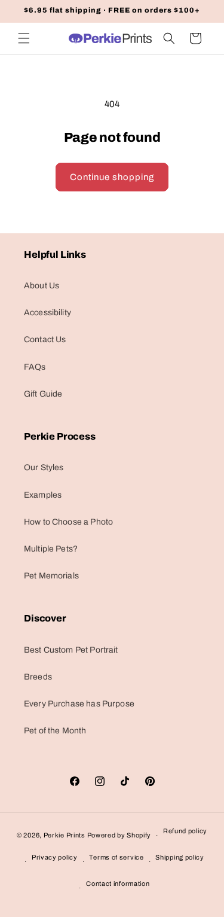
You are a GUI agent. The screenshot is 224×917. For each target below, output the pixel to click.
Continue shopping (112, 177)
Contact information (117, 883)
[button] (24, 38)
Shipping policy (179, 857)
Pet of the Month (55, 730)
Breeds (38, 676)
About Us (41, 285)
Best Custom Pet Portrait (71, 649)
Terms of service (116, 857)
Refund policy (185, 830)
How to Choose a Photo (68, 521)
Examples (43, 495)
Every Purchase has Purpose (79, 703)
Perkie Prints (64, 835)
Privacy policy (55, 857)
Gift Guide (43, 393)
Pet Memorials (51, 575)
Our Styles (44, 467)
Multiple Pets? (51, 548)
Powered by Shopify (119, 835)
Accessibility (47, 312)
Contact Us (45, 339)
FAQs (35, 366)
